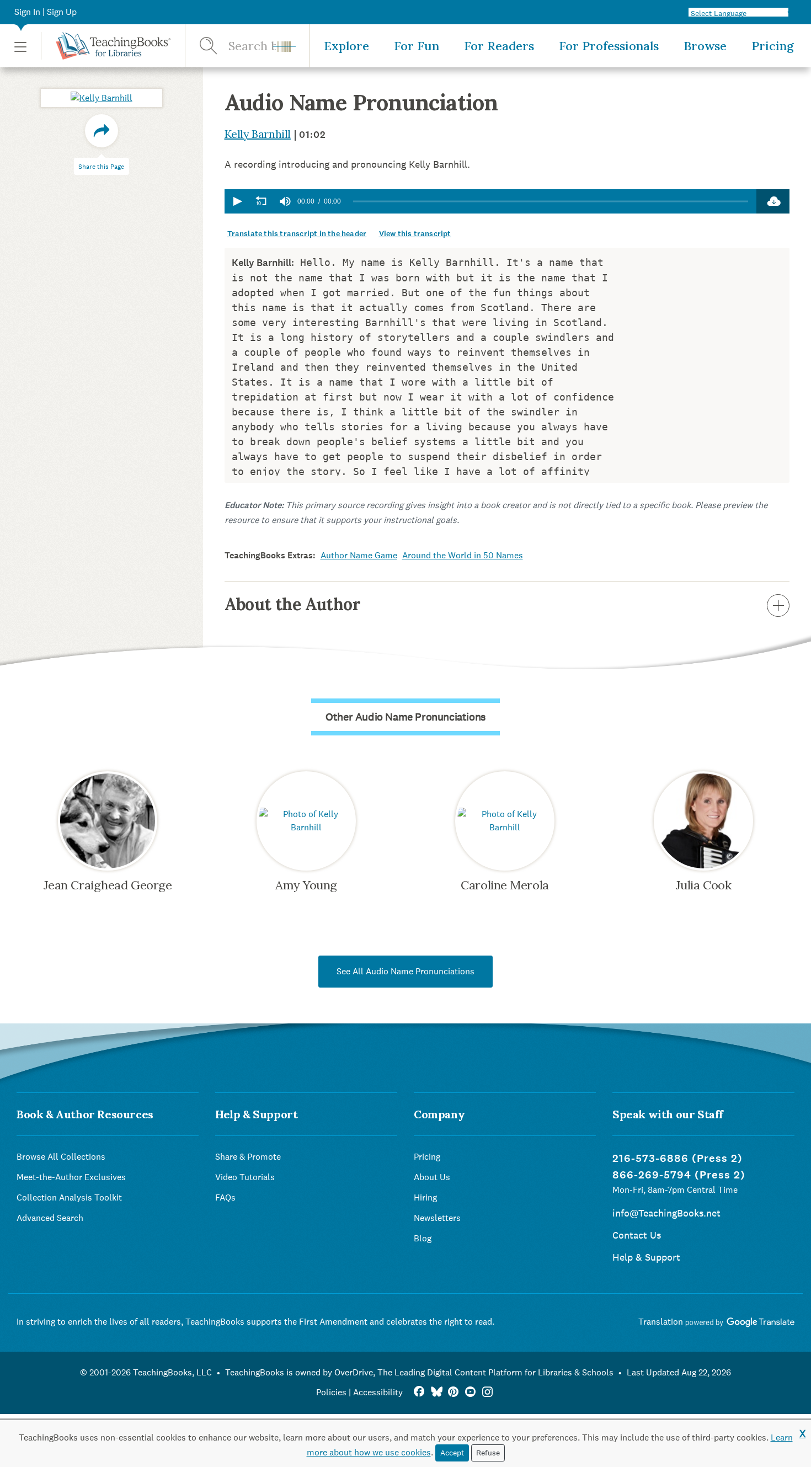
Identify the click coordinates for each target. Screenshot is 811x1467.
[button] (20, 46)
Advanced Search (50, 1218)
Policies (331, 1392)
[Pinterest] (453, 1392)
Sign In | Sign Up (45, 12)
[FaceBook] (419, 1392)
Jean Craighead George (108, 885)
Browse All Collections (61, 1156)
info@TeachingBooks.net (666, 1213)
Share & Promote (248, 1156)
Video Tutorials (245, 1177)
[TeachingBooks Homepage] (105, 46)
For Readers (499, 46)
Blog (422, 1238)
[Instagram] (487, 1392)
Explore (346, 46)
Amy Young (306, 885)
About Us (432, 1177)
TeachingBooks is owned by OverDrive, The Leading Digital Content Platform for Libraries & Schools (419, 1372)
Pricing (772, 46)
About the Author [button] (292, 604)
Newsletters (437, 1218)
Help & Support (646, 1257)
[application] (491, 201)
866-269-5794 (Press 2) (678, 1174)
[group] (285, 201)
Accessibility (378, 1392)
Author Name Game (359, 555)
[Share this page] (101, 130)
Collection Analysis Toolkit (69, 1197)
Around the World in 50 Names (462, 555)
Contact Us (636, 1235)
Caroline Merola (504, 885)
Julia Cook (704, 885)
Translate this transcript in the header (297, 233)
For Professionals (609, 46)
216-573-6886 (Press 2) (677, 1158)
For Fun (416, 46)
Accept (452, 1453)
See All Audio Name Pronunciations (405, 971)
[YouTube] (470, 1392)
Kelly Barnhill (258, 134)
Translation (661, 1321)
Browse (705, 46)
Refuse (488, 1453)
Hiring (425, 1197)
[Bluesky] (436, 1392)
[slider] (550, 201)
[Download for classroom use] (772, 201)
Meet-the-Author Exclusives (71, 1177)
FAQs (225, 1197)
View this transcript (415, 233)
